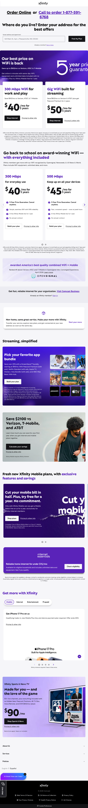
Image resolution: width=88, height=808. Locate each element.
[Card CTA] (44, 634)
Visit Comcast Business (68, 291)
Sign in (55, 295)
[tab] (9, 602)
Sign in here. (50, 45)
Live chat (2, 791)
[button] (42, 244)
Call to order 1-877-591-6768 (60, 14)
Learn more (48, 272)
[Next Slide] (84, 205)
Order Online (19, 12)
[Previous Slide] (3, 205)
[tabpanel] (44, 638)
